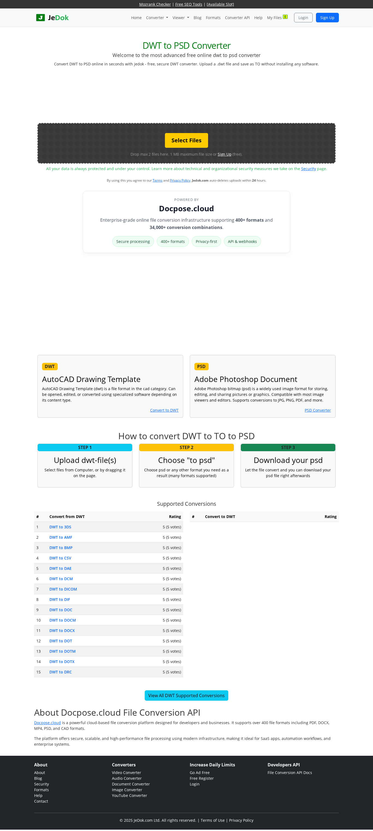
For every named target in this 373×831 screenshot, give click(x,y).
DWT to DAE (60, 568)
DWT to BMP (61, 547)
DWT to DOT (60, 640)
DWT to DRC (60, 672)
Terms (157, 180)
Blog (198, 17)
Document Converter (131, 784)
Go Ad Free (200, 772)
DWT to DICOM (63, 589)
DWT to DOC (60, 609)
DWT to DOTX (62, 661)
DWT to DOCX (62, 630)
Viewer (179, 17)
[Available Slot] (220, 4)
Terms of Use (213, 820)
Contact (41, 801)
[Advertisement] (186, 97)
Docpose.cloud (186, 208)
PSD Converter (318, 410)
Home (136, 17)
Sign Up (327, 17)
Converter (155, 17)
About (39, 772)
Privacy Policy (180, 180)
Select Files (186, 140)
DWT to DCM (61, 578)
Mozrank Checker (155, 4)
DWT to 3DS (60, 526)
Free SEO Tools (188, 4)
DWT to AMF (60, 537)
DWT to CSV (60, 558)
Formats (213, 17)
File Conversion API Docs (290, 772)
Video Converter (126, 772)
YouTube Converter (129, 795)
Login (303, 17)
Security (308, 168)
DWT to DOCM (62, 620)
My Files (276, 17)
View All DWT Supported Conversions (186, 695)
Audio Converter (127, 778)
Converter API (237, 17)
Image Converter (127, 789)
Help (258, 17)
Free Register (202, 778)
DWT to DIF (59, 599)
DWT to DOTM (62, 651)
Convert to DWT (164, 410)
